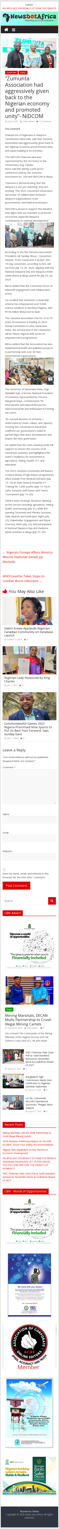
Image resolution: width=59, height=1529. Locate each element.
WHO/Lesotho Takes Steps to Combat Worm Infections (23, 578)
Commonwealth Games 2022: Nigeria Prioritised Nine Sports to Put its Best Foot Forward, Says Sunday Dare (28, 729)
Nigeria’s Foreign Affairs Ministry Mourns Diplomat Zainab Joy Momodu (28, 557)
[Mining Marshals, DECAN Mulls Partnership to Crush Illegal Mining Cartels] (29, 978)
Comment (9, 767)
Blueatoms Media (29, 1511)
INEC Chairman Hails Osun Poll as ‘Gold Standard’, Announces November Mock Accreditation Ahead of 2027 (40, 1059)
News (9, 1009)
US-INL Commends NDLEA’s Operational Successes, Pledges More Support (39, 1103)
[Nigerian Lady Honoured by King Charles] (29, 648)
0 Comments (45, 121)
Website (7, 851)
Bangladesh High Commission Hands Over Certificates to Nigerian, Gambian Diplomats (39, 1081)
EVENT (23, 72)
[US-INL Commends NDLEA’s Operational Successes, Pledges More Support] (13, 1096)
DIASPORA (11, 72)
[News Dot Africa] (6, 29)
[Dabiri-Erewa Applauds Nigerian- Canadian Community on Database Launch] (29, 599)
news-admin (29, 121)
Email (6, 832)
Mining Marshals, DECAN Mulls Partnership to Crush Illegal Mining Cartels (28, 1019)
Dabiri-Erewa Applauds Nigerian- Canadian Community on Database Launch (28, 631)
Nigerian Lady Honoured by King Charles (27, 679)
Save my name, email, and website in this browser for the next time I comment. (26, 875)
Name (6, 814)
